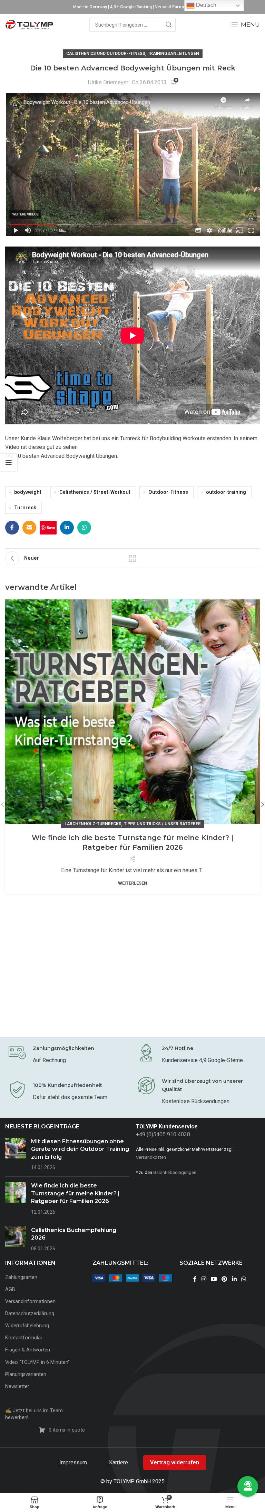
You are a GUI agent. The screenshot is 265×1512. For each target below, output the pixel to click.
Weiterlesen (132, 883)
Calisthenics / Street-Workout (94, 492)
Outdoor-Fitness (168, 492)
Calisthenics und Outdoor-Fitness (105, 53)
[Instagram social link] (203, 1279)
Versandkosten (151, 1157)
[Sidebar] (8, 462)
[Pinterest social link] (224, 1279)
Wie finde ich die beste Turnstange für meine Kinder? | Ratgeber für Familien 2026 (75, 1193)
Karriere (119, 1462)
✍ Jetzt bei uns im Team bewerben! (34, 1414)
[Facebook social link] (12, 528)
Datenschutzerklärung (29, 1314)
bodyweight (27, 492)
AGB (10, 1289)
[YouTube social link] (213, 1279)
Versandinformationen (30, 1301)
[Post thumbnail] (15, 1155)
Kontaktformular (23, 1338)
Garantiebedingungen (174, 1172)
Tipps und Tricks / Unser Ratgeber (162, 823)
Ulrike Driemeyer (108, 82)
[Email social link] (29, 528)
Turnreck (25, 508)
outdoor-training (226, 492)
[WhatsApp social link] (84, 528)
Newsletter (17, 1386)
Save (51, 527)
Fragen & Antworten (27, 1350)
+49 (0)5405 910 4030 (163, 1134)
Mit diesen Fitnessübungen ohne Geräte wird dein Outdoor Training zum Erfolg (80, 1149)
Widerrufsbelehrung (27, 1326)
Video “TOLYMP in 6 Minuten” (37, 1362)
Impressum (73, 1462)
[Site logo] (29, 24)
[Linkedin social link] (67, 528)
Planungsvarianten (25, 1374)
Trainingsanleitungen (173, 53)
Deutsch (205, 5)
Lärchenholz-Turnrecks (93, 823)
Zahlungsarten (21, 1277)
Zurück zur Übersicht (132, 558)
